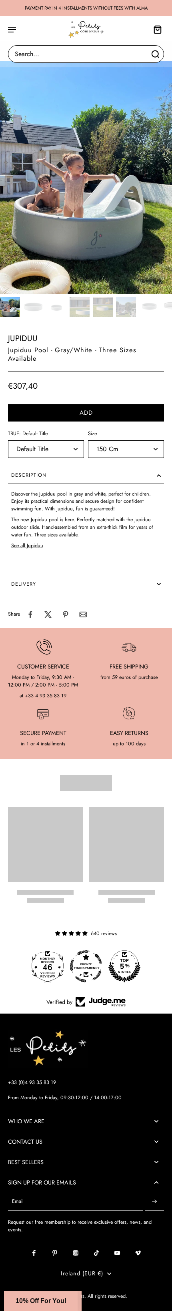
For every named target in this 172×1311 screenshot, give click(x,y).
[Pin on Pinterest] (65, 614)
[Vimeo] (138, 1253)
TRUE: (28, 433)
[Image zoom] (86, 177)
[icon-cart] (155, 29)
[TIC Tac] (96, 1253)
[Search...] (155, 54)
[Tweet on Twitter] (48, 614)
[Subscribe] (154, 1202)
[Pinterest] (55, 1253)
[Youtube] (117, 1253)
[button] (86, 413)
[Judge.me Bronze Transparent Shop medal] (86, 966)
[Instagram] (75, 1253)
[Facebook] (34, 1253)
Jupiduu (23, 338)
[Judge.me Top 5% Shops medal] (124, 966)
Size (92, 433)
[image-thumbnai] (10, 307)
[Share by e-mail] (83, 614)
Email (18, 1201)
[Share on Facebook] (30, 614)
